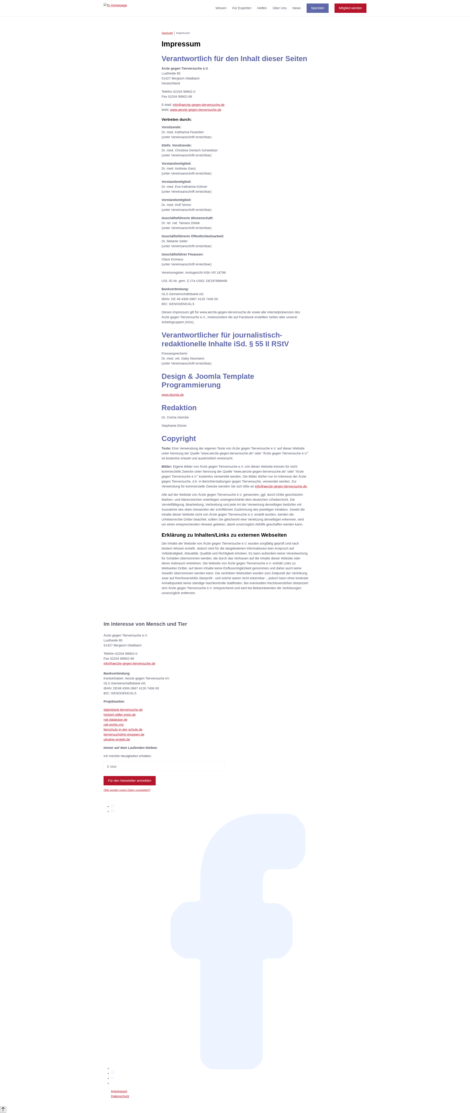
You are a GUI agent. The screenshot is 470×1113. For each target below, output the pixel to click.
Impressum (119, 1091)
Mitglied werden (350, 8)
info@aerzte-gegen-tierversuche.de (199, 105)
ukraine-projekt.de (117, 739)
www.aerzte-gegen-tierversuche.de (195, 110)
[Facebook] (238, 1068)
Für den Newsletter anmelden (129, 780)
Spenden (317, 8)
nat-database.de (115, 720)
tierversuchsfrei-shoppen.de (124, 734)
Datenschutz (120, 1096)
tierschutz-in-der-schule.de (123, 729)
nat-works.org (114, 724)
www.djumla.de (173, 395)
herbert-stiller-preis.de (120, 715)
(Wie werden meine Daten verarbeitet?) (127, 790)
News (296, 8)
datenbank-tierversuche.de (123, 710)
